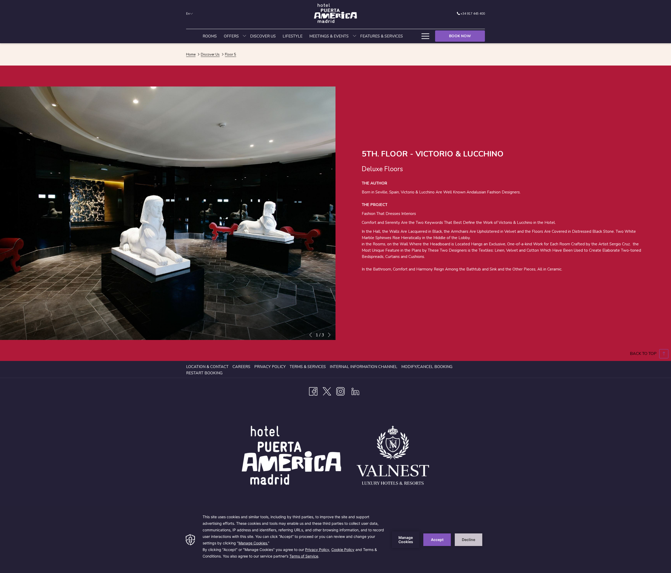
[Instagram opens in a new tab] (340, 390)
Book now (460, 36)
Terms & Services (308, 366)
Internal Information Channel (364, 366)
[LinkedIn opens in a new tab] (355, 390)
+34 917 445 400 (473, 14)
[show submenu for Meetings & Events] (354, 36)
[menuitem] (209, 36)
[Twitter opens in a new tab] (327, 390)
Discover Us (210, 54)
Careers (241, 366)
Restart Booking (204, 373)
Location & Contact (207, 366)
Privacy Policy (270, 366)
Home (191, 54)
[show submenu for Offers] (244, 36)
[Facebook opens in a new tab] (313, 390)
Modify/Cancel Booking (426, 366)
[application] (335, 539)
